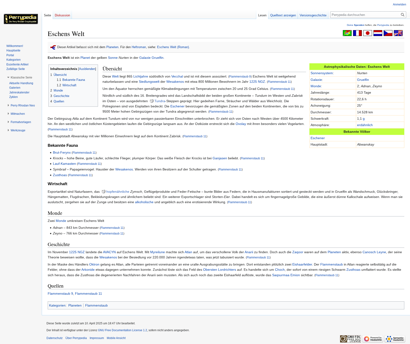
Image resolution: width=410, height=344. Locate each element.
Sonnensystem (322, 73)
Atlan (188, 252)
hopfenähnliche (117, 191)
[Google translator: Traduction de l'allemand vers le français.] (357, 33)
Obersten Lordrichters (219, 269)
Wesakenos (175, 81)
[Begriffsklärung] (53, 47)
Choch (280, 269)
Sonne (113, 58)
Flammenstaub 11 (279, 81)
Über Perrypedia (76, 338)
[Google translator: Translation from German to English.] (398, 33)
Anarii (249, 252)
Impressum (97, 338)
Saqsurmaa (280, 275)
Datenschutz (55, 338)
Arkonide (88, 269)
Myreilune (157, 252)
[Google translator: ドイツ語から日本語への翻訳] (367, 33)
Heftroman (139, 47)
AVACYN (109, 252)
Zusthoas (60, 175)
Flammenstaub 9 (240, 76)
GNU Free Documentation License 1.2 (122, 330)
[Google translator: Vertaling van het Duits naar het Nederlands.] (377, 33)
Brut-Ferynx (62, 152)
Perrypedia (383, 25)
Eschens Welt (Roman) (173, 47)
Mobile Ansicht (116, 338)
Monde (316, 86)
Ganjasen (220, 158)
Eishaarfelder (302, 264)
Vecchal (177, 76)
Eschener (318, 138)
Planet (85, 58)
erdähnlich (365, 125)
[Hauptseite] (21, 19)
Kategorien (57, 305)
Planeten (112, 47)
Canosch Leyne (374, 252)
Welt (115, 76)
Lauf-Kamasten (64, 163)
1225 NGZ (257, 81)
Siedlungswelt (149, 81)
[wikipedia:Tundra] (151, 101)
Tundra (159, 101)
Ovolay (241, 124)
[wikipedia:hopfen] (103, 191)
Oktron (94, 264)
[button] (21, 77)
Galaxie (145, 58)
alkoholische (144, 202)
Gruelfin (157, 58)
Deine (355, 25)
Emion (295, 275)
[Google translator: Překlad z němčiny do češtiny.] (388, 33)
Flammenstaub (331, 264)
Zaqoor (297, 252)
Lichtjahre (140, 76)
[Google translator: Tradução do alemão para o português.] (347, 33)
